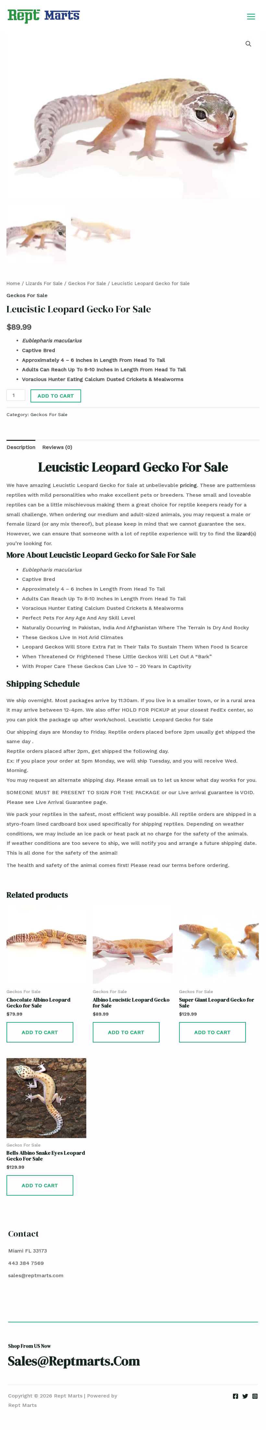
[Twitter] (245, 1396)
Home (13, 283)
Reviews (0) (57, 447)
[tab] (20, 447)
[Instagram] (255, 1396)
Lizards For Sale (44, 283)
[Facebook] (235, 1396)
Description (20, 447)
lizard (243, 534)
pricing (188, 485)
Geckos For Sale (87, 283)
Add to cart (56, 396)
